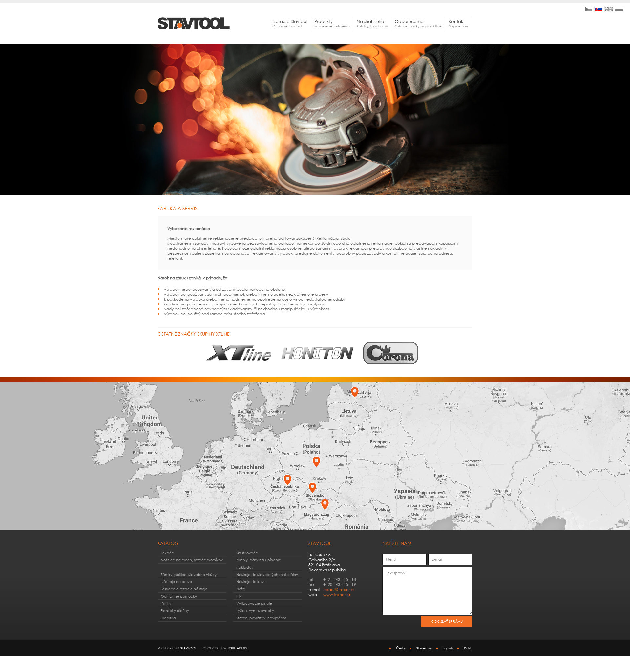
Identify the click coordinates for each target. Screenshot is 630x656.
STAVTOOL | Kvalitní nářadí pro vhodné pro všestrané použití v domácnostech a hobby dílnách (588, 9)
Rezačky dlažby (175, 610)
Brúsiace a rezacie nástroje (184, 589)
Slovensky (424, 648)
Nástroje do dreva (176, 581)
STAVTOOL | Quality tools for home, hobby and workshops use (609, 9)
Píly (239, 596)
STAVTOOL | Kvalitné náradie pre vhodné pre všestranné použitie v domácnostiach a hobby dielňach (599, 9)
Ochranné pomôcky (179, 596)
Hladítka (168, 618)
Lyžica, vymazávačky (255, 610)
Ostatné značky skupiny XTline (418, 23)
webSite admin (235, 648)
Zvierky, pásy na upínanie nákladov (258, 563)
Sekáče (167, 553)
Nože (240, 589)
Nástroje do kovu (251, 581)
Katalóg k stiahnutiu (372, 23)
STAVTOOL (188, 648)
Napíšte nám (459, 23)
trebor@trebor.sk (339, 589)
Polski (468, 648)
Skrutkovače (247, 553)
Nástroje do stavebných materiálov (267, 574)
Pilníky (166, 603)
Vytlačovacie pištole (254, 603)
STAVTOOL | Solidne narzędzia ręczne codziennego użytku (619, 9)
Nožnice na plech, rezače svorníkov (192, 560)
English (448, 648)
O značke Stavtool (289, 23)
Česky (401, 648)
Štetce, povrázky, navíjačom (261, 618)
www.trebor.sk (336, 594)
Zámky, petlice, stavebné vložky (189, 574)
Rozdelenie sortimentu (332, 23)
